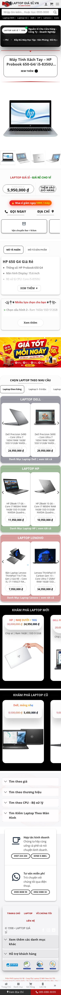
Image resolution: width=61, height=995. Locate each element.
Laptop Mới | (9, 17)
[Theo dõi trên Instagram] (48, 930)
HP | (39, 17)
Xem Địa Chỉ (16, 992)
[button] (51, 4)
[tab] (13, 250)
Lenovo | (48, 17)
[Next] (55, 118)
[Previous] (6, 118)
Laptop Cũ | (23, 17)
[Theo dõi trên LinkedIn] (53, 930)
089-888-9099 (47, 992)
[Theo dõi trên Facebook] (43, 930)
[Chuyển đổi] (5, 781)
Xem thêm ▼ (29, 288)
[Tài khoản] (46, 4)
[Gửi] (55, 12)
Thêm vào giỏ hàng (48, 189)
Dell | (33, 17)
